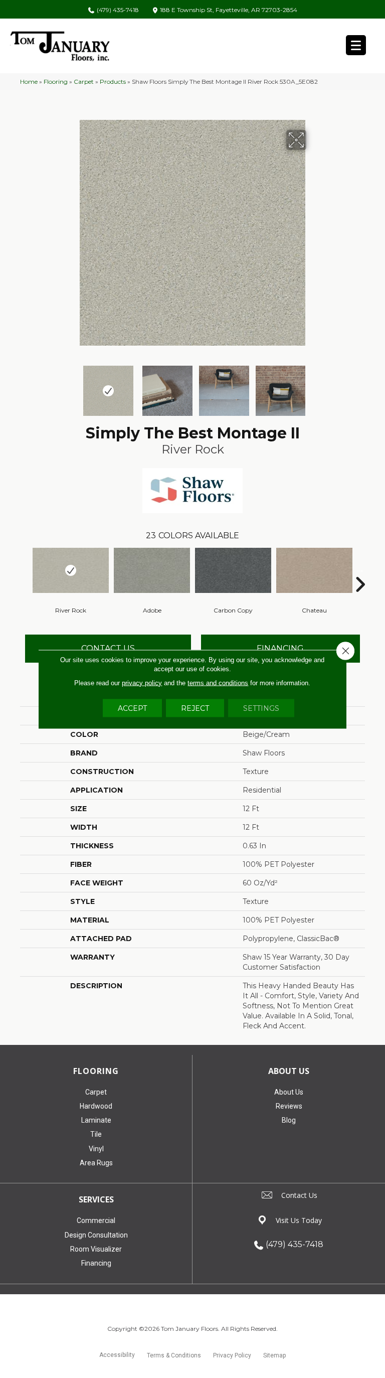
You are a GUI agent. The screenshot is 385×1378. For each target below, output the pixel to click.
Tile (96, 1134)
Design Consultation (96, 1235)
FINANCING (280, 648)
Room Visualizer (96, 1249)
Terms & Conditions (174, 1355)
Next (313, 386)
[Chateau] (314, 570)
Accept (132, 707)
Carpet (84, 81)
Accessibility (117, 1354)
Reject (195, 707)
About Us (288, 1092)
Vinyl (96, 1149)
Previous (72, 386)
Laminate (96, 1120)
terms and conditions (217, 682)
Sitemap (274, 1355)
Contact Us (108, 648)
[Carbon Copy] (233, 570)
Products (113, 81)
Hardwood (96, 1106)
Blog (289, 1120)
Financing (96, 1263)
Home (29, 81)
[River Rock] (70, 570)
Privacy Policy (232, 1355)
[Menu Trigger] (356, 45)
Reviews (289, 1106)
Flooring (56, 81)
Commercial (96, 1220)
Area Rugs (96, 1163)
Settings (261, 707)
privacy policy (142, 682)
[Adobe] (151, 570)
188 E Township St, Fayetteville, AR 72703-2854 (228, 10)
